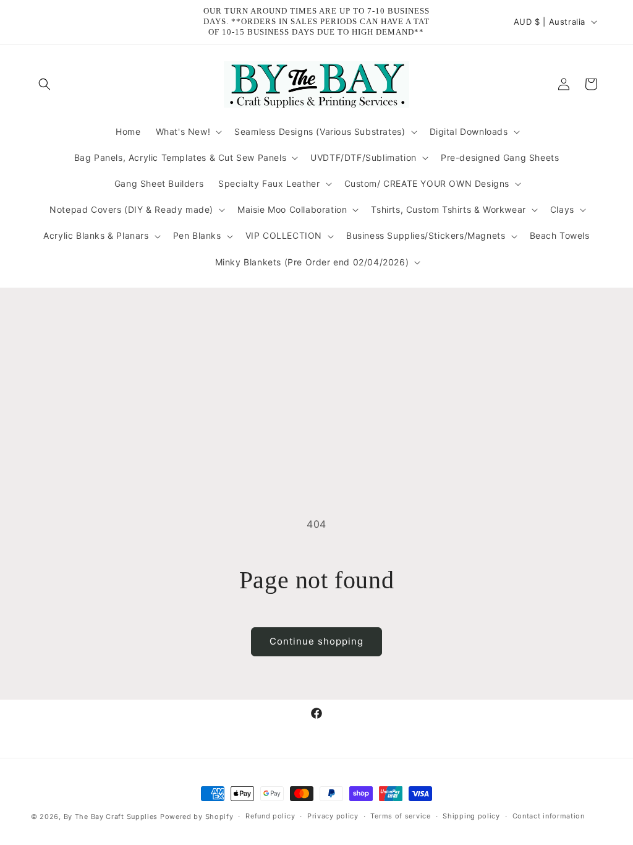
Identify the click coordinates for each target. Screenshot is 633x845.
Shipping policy (471, 816)
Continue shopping (316, 641)
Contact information (548, 816)
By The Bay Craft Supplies (112, 816)
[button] (44, 84)
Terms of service (400, 816)
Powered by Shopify (197, 816)
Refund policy (270, 816)
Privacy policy (333, 816)
